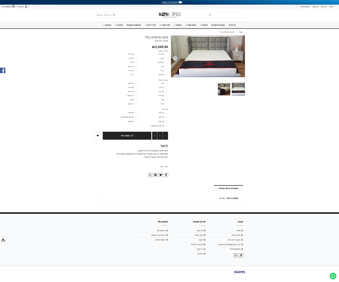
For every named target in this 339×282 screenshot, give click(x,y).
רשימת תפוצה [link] (160, 239)
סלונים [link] (205, 25)
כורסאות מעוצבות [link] (134, 25)
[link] (333, 276)
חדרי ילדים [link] (151, 25)
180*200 (157, 126)
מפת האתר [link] (199, 235)
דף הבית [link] (232, 25)
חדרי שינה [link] (165, 25)
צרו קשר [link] (323, 6)
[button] (238, 89)
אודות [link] (331, 6)
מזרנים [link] (120, 25)
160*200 (131, 121)
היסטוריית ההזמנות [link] (158, 235)
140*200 (161, 121)
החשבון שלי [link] (161, 230)
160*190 (161, 117)
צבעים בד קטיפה (163, 80)
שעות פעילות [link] (305, 6)
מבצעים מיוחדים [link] (218, 25)
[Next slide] (175, 58)
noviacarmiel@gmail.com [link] (229, 244)
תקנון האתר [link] (236, 235)
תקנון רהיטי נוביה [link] (234, 239)
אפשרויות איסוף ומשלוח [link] (228, 188)
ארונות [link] (178, 25)
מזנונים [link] (108, 25)
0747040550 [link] (235, 249)
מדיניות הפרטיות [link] (197, 244)
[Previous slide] (241, 58)
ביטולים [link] (200, 253)
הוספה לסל (125, 135)
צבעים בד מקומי (163, 51)
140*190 (131, 113)
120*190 (161, 113)
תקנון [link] (201, 239)
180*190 (127, 117)
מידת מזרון (165, 109)
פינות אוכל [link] (191, 25)
